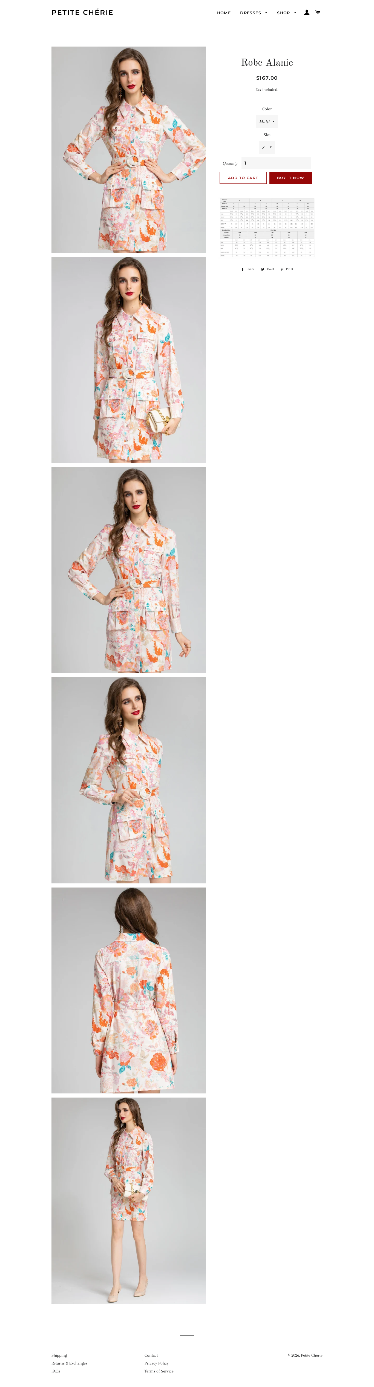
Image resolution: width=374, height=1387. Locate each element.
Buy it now (290, 178)
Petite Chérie (82, 12)
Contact (151, 1355)
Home (224, 12)
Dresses (251, 12)
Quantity (230, 163)
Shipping (59, 1355)
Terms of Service (159, 1371)
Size (267, 134)
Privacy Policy (157, 1363)
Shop (284, 12)
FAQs (55, 1371)
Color (267, 109)
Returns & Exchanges (69, 1363)
